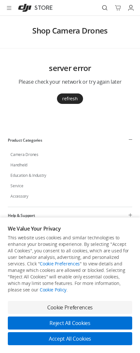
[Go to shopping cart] (117, 7)
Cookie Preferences (60, 264)
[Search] (104, 7)
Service (16, 186)
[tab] (70, 140)
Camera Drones (24, 154)
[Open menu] (9, 7)
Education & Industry (28, 175)
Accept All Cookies (70, 338)
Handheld (18, 165)
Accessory (19, 196)
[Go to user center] (130, 7)
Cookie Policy (53, 290)
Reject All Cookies (69, 323)
